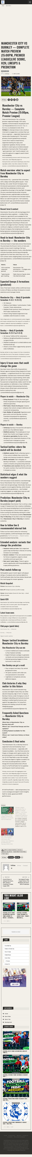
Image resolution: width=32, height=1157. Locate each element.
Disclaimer (10, 1137)
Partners (8, 961)
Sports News (5, 71)
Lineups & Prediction (12, 849)
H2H (5, 849)
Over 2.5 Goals (8, 951)
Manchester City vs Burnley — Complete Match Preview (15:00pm (14, 851)
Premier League (5, 853)
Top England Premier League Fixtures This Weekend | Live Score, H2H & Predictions (23, 881)
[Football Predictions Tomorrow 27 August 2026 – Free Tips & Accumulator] (16, 1111)
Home (5, 1135)
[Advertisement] (16, 23)
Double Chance (8, 954)
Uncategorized (8, 1022)
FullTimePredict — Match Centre (18, 536)
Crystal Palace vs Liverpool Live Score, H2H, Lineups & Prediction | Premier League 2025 (8, 882)
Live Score (20, 849)
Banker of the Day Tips (9, 948)
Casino (6, 1013)
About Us (19, 1135)
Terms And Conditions (19, 1137)
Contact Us (7, 964)
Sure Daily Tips (8, 945)
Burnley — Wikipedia (5, 632)
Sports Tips (7, 1019)
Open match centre (6, 636)
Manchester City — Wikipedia (8, 629)
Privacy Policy (11, 1135)
